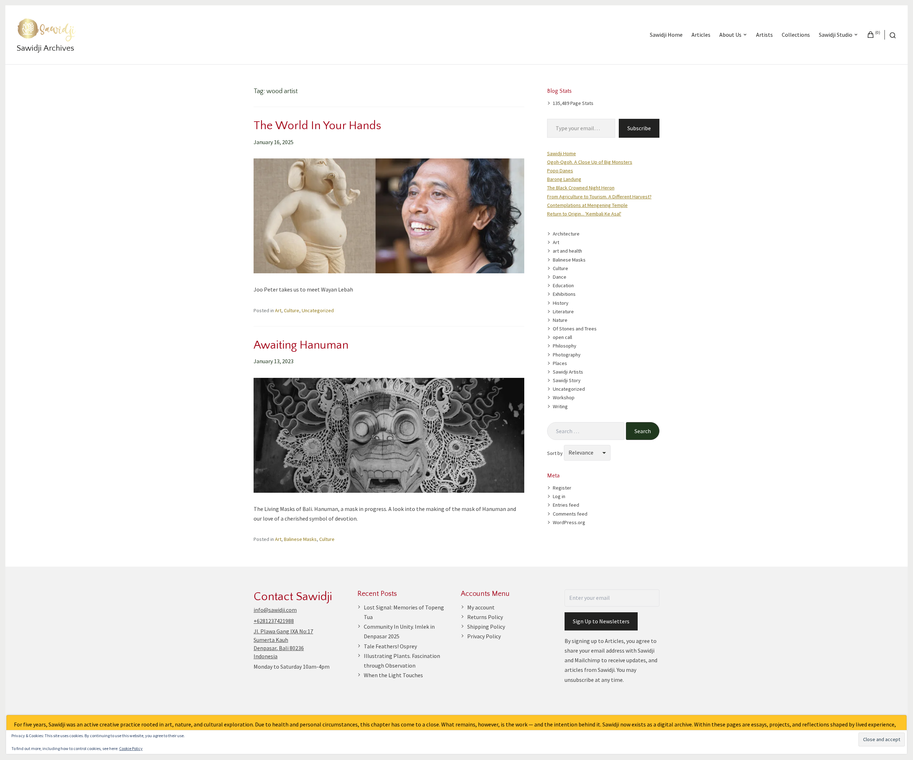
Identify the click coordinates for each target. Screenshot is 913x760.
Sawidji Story (567, 380)
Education (563, 285)
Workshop (564, 397)
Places (560, 363)
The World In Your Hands (317, 125)
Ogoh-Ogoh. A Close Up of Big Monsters (589, 162)
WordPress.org (569, 522)
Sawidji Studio (835, 34)
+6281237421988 (274, 620)
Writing (560, 406)
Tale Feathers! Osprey (390, 646)
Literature (563, 311)
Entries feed (566, 505)
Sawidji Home (666, 34)
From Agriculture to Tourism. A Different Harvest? (599, 196)
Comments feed (570, 514)
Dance (559, 277)
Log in (559, 496)
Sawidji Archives (45, 48)
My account (481, 607)
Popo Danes (560, 170)
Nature (560, 320)
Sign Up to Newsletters (601, 621)
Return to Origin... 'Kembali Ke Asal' (584, 214)
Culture (291, 310)
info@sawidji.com (275, 609)
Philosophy (564, 346)
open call (562, 337)
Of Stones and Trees (575, 328)
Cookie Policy (131, 748)
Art (278, 310)
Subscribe (639, 128)
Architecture (566, 233)
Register (562, 488)
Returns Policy (485, 616)
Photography (567, 354)
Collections (796, 34)
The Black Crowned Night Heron (580, 187)
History (560, 303)
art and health (567, 251)
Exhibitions (564, 294)
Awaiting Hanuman (301, 345)
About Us (730, 34)
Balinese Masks (300, 539)
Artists (764, 34)
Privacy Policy (484, 636)
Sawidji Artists (568, 372)
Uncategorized (318, 310)
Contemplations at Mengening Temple (587, 205)
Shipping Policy (486, 626)
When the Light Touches (393, 675)
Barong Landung (564, 179)
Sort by (555, 453)
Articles (701, 34)
